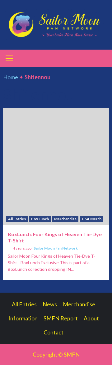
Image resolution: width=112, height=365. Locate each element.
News (50, 304)
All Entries (17, 219)
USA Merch (91, 219)
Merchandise (65, 219)
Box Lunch (40, 219)
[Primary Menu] (9, 57)
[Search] (102, 59)
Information (23, 318)
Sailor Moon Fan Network (56, 248)
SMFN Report (61, 318)
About (91, 318)
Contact (53, 332)
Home (10, 77)
